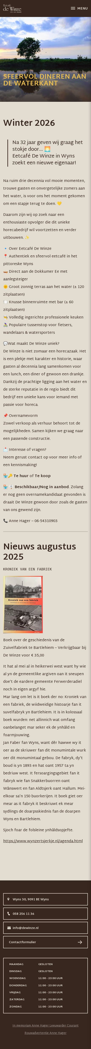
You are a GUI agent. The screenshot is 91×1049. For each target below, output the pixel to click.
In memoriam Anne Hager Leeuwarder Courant (45, 1025)
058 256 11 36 (23, 914)
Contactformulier (22, 942)
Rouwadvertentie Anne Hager (45, 1033)
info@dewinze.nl (26, 928)
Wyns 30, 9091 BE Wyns (31, 899)
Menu (82, 9)
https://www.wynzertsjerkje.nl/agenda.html (43, 841)
